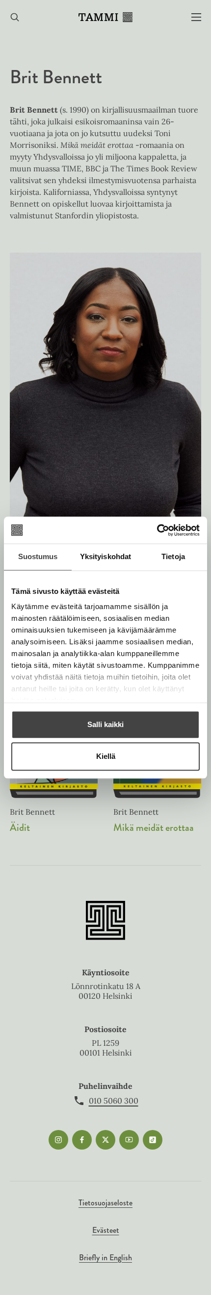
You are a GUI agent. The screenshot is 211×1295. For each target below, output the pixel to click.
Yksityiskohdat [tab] (105, 556)
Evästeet (105, 1230)
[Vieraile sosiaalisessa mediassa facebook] (82, 1140)
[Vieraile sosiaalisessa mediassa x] (105, 1140)
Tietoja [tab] (173, 556)
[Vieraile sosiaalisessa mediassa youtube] (129, 1140)
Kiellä (105, 756)
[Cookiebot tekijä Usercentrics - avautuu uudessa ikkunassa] (157, 530)
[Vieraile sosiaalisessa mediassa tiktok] (152, 1140)
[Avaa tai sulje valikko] (196, 17)
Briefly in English (105, 1257)
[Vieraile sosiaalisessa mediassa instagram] (58, 1140)
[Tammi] (105, 17)
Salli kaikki (105, 724)
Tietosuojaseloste (105, 1202)
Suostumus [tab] (38, 556)
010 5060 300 (113, 1101)
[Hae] (15, 17)
